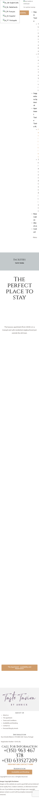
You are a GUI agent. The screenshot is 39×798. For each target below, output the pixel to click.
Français (12, 11)
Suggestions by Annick (35, 99)
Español (12, 16)
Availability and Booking (10, 723)
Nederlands (13, 7)
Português (13, 20)
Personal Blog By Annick (10, 728)
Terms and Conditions (9, 720)
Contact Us (6, 725)
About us (6, 715)
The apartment (7, 718)
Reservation (35, 217)
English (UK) (13, 3)
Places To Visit (38, 72)
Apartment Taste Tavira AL (35, 117)
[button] (21, 12)
